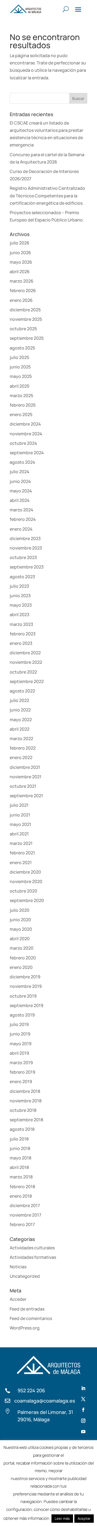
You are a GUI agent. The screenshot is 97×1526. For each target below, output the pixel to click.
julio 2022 (19, 700)
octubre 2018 (23, 1110)
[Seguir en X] (83, 1399)
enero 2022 (21, 757)
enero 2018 (21, 1196)
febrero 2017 (22, 1224)
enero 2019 (21, 1081)
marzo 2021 (21, 843)
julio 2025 (19, 357)
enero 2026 (21, 300)
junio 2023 (20, 596)
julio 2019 (19, 1024)
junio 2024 (20, 481)
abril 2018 (19, 1167)
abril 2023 (19, 614)
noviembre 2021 (25, 777)
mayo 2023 (21, 605)
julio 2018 (19, 1139)
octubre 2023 (23, 557)
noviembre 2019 (26, 986)
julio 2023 (19, 586)
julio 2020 (19, 910)
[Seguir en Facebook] (83, 1410)
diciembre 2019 (25, 977)
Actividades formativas (33, 1257)
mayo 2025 (21, 376)
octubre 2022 (23, 672)
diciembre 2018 (25, 1091)
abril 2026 (20, 272)
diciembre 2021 (25, 767)
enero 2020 (21, 967)
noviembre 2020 (26, 881)
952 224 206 (31, 1390)
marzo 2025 (21, 395)
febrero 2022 (23, 748)
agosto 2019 (22, 1015)
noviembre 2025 (26, 319)
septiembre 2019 (26, 1005)
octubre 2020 (23, 891)
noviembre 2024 (26, 434)
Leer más (62, 1518)
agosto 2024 (22, 462)
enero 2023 (21, 643)
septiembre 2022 (27, 681)
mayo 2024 (21, 491)
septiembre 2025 (27, 338)
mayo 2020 (21, 929)
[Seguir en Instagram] (83, 1420)
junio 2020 (20, 920)
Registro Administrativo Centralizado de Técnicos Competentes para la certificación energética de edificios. (47, 195)
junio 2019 (20, 1034)
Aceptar (84, 1518)
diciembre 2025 (25, 310)
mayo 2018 (20, 1158)
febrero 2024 (23, 519)
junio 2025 (20, 367)
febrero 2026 (23, 290)
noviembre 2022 (26, 662)
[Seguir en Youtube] (83, 1431)
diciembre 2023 (25, 538)
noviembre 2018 (25, 1101)
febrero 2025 (23, 405)
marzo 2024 (21, 510)
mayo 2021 (20, 824)
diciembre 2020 (25, 872)
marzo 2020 (21, 948)
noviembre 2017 (25, 1215)
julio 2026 (19, 243)
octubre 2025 (23, 329)
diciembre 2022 (25, 653)
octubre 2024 (23, 443)
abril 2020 (20, 939)
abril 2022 (19, 729)
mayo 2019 (21, 1044)
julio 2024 (19, 472)
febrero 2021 (22, 853)
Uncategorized (25, 1276)
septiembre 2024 (27, 453)
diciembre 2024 (25, 424)
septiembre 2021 (26, 796)
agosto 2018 (22, 1129)
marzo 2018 (21, 1177)
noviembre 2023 (26, 548)
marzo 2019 (21, 1063)
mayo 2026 (21, 262)
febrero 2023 (23, 634)
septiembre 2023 (27, 567)
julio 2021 (19, 805)
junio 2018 (20, 1148)
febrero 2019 (22, 1072)
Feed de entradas (27, 1309)
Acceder (18, 1299)
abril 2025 (19, 386)
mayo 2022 (21, 720)
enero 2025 (21, 414)
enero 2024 (21, 529)
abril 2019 (19, 1053)
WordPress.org (25, 1328)
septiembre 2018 (26, 1120)
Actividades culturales (32, 1248)
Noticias (18, 1267)
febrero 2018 (22, 1187)
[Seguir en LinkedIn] (83, 1388)
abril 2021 (19, 834)
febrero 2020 (23, 958)
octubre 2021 (23, 786)
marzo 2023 (21, 624)
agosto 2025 (22, 348)
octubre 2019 (23, 996)
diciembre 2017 (25, 1205)
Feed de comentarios (31, 1318)
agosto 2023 (22, 577)
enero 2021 (21, 862)
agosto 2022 (22, 691)
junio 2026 (20, 253)
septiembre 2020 (27, 900)
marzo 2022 (21, 738)
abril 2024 (20, 500)
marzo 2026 (21, 281)
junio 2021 (20, 815)
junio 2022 (20, 710)
